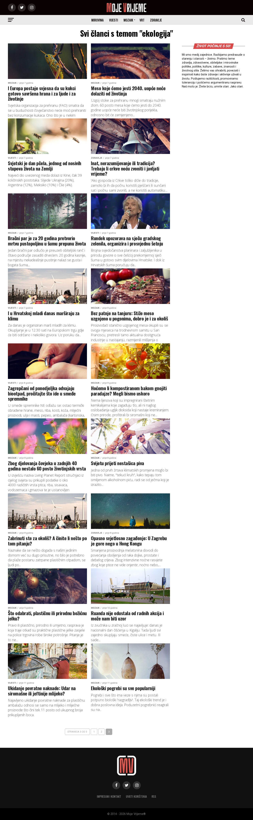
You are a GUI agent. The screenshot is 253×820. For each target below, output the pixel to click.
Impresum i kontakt (109, 796)
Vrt (142, 20)
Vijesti (113, 20)
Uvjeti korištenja (136, 796)
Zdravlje (156, 20)
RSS (154, 796)
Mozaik (128, 20)
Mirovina (97, 20)
